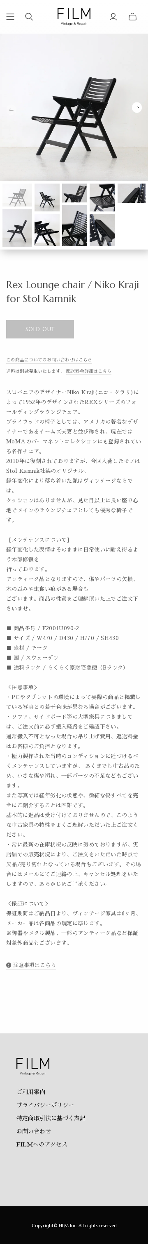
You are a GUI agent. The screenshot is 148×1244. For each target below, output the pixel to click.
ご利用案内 (30, 1092)
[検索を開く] (29, 17)
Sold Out (40, 329)
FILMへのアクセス (41, 1144)
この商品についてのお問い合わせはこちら (49, 360)
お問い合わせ (33, 1131)
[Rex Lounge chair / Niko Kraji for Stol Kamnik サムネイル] (17, 195)
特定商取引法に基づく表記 (51, 1118)
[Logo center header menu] (10, 17)
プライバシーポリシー (45, 1105)
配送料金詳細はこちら (88, 371)
